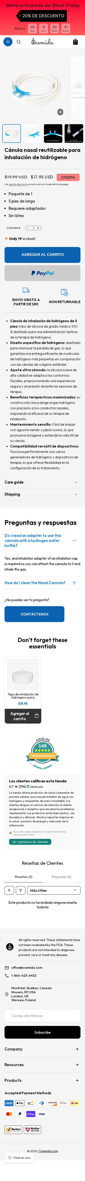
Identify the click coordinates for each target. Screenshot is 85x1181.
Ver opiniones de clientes (30, 842)
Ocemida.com (48, 1151)
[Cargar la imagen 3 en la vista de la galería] (53, 133)
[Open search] (9, 890)
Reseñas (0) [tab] (23, 877)
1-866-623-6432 (23, 976)
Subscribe (42, 1032)
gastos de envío (18, 184)
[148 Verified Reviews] (42, 771)
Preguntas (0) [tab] (61, 877)
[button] (7, 41)
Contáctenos (35, 614)
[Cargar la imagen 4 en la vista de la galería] (74, 133)
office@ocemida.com (26, 968)
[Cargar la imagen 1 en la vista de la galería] (11, 133)
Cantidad (13, 228)
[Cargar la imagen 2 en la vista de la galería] (32, 133)
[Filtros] (20, 890)
